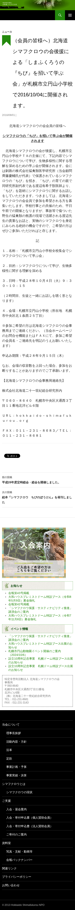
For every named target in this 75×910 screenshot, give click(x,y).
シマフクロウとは (13, 784)
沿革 (9, 750)
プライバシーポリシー (16, 876)
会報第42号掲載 (18, 604)
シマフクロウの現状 (19, 792)
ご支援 (6, 800)
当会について (11, 724)
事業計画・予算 (16, 766)
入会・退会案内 (16, 809)
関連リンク (9, 868)
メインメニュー (70, 15)
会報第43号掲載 (18, 593)
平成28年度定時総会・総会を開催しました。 (31, 480)
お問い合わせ (11, 885)
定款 (9, 758)
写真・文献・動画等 (19, 851)
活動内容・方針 (16, 741)
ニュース (7, 31)
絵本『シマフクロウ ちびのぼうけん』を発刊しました (37, 497)
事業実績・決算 (16, 775)
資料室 (6, 843)
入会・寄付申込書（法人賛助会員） (29, 826)
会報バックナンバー (19, 860)
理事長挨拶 (13, 733)
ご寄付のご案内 (16, 834)
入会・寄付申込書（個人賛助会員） (29, 817)
